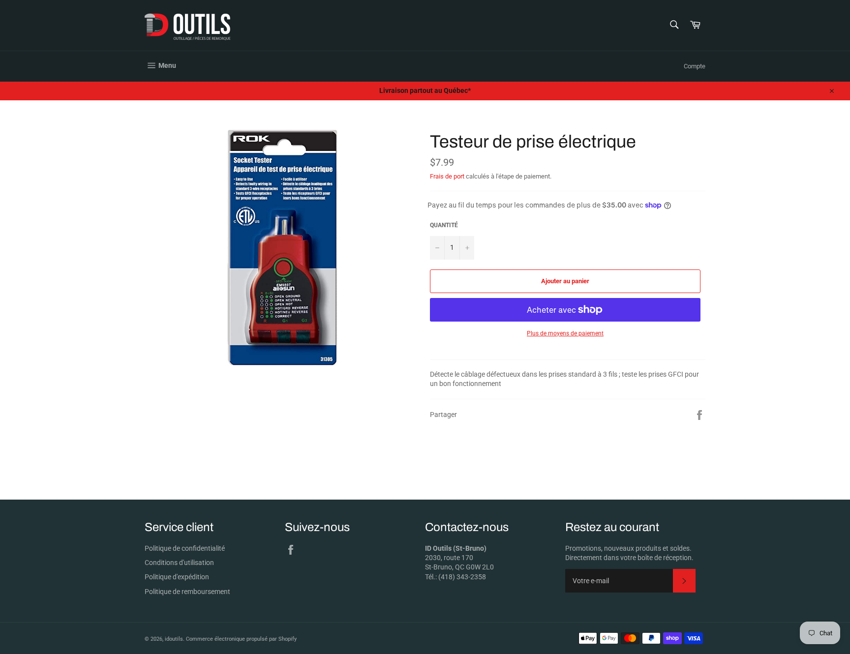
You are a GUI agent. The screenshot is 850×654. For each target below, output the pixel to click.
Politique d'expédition (177, 577)
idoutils (174, 639)
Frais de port (447, 176)
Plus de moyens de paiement (565, 333)
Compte (694, 66)
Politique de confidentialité (185, 548)
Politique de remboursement (187, 591)
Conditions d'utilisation (179, 562)
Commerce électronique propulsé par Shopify (241, 639)
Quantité (444, 225)
